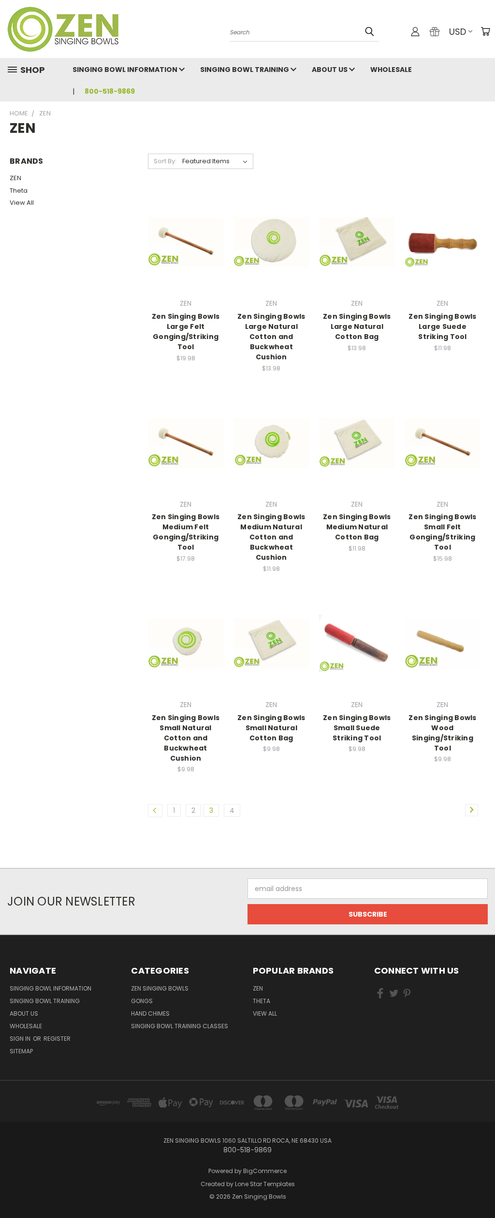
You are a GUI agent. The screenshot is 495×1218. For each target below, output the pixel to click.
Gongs (142, 1001)
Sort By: (165, 161)
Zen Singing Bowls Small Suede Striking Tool (357, 728)
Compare (182, 241)
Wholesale (391, 69)
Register (57, 1038)
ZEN (15, 178)
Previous (480, 1188)
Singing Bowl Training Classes (179, 1026)
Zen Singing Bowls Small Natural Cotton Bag (271, 728)
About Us (330, 69)
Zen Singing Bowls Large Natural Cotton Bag (357, 326)
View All (22, 202)
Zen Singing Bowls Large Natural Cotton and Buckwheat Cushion (271, 337)
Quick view (185, 222)
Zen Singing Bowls (160, 988)
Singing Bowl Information (126, 69)
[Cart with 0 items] (485, 31)
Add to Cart (186, 259)
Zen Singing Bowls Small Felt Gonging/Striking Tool (442, 532)
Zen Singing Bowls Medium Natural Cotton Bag (357, 527)
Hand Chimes (150, 1013)
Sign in (21, 1038)
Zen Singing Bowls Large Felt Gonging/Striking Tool (185, 332)
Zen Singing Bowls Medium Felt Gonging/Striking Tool (185, 532)
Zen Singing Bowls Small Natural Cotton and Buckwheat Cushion (185, 738)
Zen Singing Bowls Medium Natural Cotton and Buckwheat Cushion (271, 537)
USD (457, 32)
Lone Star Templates (265, 1184)
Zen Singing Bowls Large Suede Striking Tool (442, 326)
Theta (19, 190)
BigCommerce (265, 1171)
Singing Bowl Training (245, 69)
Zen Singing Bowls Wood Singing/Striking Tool (442, 733)
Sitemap (21, 1051)
